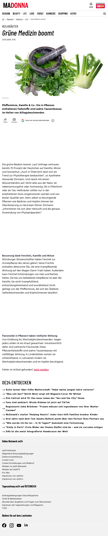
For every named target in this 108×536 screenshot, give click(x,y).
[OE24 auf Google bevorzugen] (52, 120)
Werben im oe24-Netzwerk (14, 466)
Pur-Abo (6, 473)
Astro (73, 13)
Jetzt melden (41, 370)
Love (32, 13)
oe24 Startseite (9, 450)
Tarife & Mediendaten (12, 499)
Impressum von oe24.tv (12, 479)
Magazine (10, 19)
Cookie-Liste (8, 460)
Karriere (51, 13)
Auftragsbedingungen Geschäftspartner (20, 495)
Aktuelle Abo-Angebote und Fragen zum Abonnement (26, 502)
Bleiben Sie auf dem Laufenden (17, 515)
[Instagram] (11, 525)
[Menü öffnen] (104, 13)
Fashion (6, 13)
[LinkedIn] (26, 525)
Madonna (19, 19)
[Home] (3, 19)
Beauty (16, 13)
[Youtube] (19, 525)
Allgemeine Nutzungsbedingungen (18, 453)
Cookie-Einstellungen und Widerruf (18, 463)
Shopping (63, 13)
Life (25, 13)
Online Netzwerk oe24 (12, 441)
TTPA (4, 508)
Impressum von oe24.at (12, 476)
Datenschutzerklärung (12, 457)
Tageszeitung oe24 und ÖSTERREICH (19, 486)
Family (40, 13)
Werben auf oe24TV (11, 469)
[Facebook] (4, 525)
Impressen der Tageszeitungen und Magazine (22, 505)
